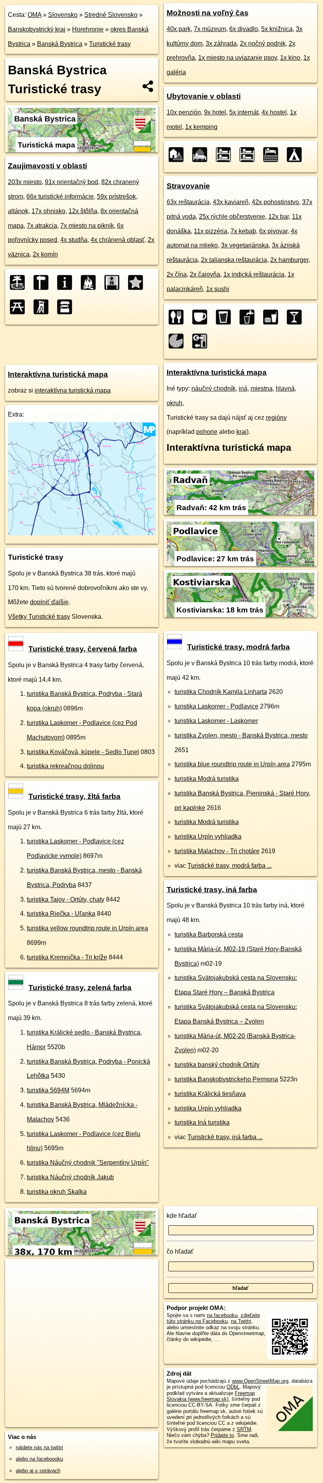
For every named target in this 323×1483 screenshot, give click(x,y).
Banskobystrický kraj (36, 29)
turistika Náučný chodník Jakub (70, 1177)
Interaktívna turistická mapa (58, 374)
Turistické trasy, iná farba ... (225, 1137)
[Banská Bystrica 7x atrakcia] (138, 282)
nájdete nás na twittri (39, 1447)
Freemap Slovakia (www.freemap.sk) (211, 1396)
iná (243, 388)
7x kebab (243, 231)
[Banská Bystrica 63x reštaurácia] (178, 317)
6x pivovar (273, 231)
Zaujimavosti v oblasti (47, 166)
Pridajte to (222, 1435)
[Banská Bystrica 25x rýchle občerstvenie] (273, 317)
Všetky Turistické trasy (39, 616)
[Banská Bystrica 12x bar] (296, 317)
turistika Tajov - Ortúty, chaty (65, 899)
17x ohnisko (48, 211)
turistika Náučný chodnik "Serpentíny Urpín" (88, 1162)
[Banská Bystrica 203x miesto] (20, 282)
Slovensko (63, 14)
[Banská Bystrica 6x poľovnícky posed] (43, 306)
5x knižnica (277, 29)
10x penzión (184, 112)
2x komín (45, 254)
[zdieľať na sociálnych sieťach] (148, 86)
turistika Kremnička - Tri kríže (67, 957)
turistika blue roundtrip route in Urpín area (232, 764)
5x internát (243, 112)
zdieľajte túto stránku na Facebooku (213, 1318)
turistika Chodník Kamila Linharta (220, 691)
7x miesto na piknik (87, 225)
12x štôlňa (83, 211)
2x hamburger (289, 259)
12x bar (278, 216)
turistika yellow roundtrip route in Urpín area (87, 928)
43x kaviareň (231, 202)
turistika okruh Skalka (57, 1191)
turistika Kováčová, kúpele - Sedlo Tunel (83, 752)
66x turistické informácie (60, 196)
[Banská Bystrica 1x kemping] (296, 154)
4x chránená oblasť (118, 239)
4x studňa (73, 239)
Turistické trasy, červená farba (82, 649)
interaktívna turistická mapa (73, 390)
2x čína (177, 274)
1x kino (290, 57)
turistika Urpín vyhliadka (207, 836)
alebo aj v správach (38, 1471)
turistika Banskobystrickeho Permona (226, 1079)
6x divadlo (243, 29)
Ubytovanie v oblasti (204, 96)
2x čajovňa (205, 274)
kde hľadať (182, 1215)
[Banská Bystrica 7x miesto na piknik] (20, 306)
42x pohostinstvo (275, 202)
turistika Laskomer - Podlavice (216, 706)
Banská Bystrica (59, 44)
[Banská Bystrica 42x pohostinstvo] (226, 317)
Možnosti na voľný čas (208, 13)
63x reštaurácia (188, 202)
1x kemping (201, 127)
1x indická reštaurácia (253, 274)
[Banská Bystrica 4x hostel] (249, 154)
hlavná (285, 388)
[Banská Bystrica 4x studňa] (67, 306)
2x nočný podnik (263, 43)
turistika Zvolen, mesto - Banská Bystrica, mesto (241, 735)
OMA (34, 14)
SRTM (244, 1429)
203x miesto (25, 182)
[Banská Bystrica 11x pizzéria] (178, 341)
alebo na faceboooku (39, 1459)
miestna (262, 388)
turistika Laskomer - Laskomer (216, 721)
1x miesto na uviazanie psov (237, 57)
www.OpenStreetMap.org (260, 1381)
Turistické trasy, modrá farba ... (229, 865)
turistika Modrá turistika (206, 778)
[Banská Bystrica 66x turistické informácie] (67, 282)
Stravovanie (188, 186)
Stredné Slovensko (110, 14)
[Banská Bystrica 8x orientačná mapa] (114, 282)
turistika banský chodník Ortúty (217, 1064)
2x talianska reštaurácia (234, 259)
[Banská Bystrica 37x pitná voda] (249, 317)
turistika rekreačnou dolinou (65, 766)
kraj (241, 431)
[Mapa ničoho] (82, 533)
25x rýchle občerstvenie (232, 216)
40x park (179, 29)
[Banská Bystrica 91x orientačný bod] (43, 282)
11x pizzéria (210, 231)
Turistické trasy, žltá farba (74, 796)
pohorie (206, 431)
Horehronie (88, 29)
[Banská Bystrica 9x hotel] (202, 154)
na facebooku (222, 1315)
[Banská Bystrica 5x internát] (226, 154)
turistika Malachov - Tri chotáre (217, 851)
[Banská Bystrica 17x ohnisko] (90, 282)
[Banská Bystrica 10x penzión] (178, 154)
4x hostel (274, 112)
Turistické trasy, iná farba (212, 889)
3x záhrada (221, 43)
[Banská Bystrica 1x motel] (273, 154)
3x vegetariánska (245, 245)
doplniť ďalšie (49, 602)
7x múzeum (210, 29)
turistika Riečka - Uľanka (61, 913)
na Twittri (241, 1321)
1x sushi (217, 289)
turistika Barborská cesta (208, 934)
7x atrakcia (42, 225)
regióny (276, 417)
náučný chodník (213, 388)
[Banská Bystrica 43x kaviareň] (202, 317)
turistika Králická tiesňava (210, 1093)
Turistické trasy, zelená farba (80, 987)
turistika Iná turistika (202, 1122)
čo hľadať (180, 1251)
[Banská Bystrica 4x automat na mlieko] (202, 341)
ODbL (232, 1387)
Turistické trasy (110, 44)
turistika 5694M (48, 1090)
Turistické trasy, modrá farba (238, 647)
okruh (174, 403)
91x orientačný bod (71, 182)
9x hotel (215, 112)
